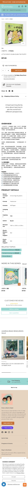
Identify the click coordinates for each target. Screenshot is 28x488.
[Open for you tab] (25, 485)
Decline (13, 480)
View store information (9, 78)
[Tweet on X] (6, 91)
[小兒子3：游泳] (11, 276)
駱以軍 (12, 220)
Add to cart (18, 70)
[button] (22, 6)
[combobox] (14, 10)
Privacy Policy (20, 473)
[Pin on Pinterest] (12, 91)
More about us (8, 423)
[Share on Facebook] (9, 91)
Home (2, 19)
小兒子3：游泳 (5, 288)
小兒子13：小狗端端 (9, 19)
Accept (14, 476)
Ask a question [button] (14, 313)
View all (24, 263)
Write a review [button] (14, 309)
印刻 (2, 48)
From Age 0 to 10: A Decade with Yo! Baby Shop (12, 364)
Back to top (14, 387)
